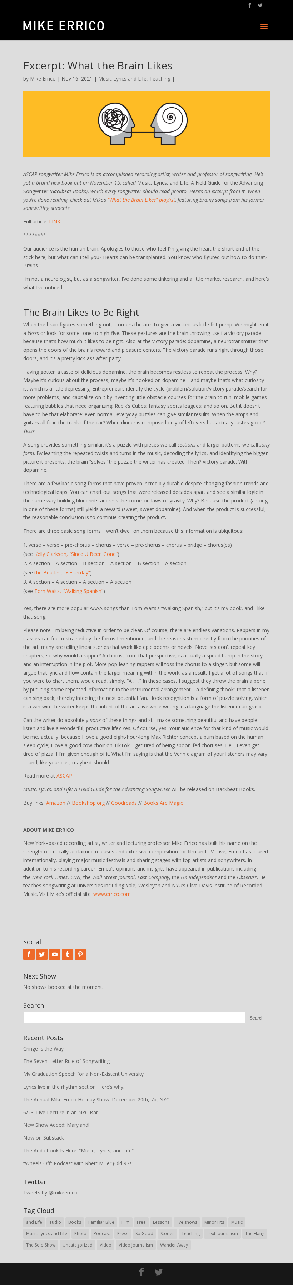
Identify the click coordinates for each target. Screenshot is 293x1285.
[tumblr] (67, 954)
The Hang (254, 1233)
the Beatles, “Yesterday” (62, 572)
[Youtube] (54, 954)
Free (141, 1222)
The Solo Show (40, 1245)
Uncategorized (78, 1245)
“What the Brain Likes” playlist (141, 199)
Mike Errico (43, 78)
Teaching (159, 78)
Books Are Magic (163, 802)
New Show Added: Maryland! (56, 1124)
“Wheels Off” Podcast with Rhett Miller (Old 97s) (78, 1163)
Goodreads (124, 802)
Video (105, 1245)
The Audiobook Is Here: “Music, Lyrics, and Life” (78, 1150)
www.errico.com (112, 894)
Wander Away (174, 1245)
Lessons (161, 1222)
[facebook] (29, 954)
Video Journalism (136, 1245)
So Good (144, 1233)
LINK (54, 221)
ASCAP (64, 775)
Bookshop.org (88, 802)
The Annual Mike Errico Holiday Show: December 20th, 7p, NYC (96, 1099)
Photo (80, 1233)
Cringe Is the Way (43, 1048)
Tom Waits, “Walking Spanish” (68, 591)
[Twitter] (42, 954)
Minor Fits (214, 1222)
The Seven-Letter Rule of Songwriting (66, 1061)
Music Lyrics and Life (122, 78)
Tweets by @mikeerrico (50, 1192)
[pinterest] (80, 954)
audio (55, 1222)
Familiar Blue (101, 1222)
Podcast (102, 1233)
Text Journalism (222, 1233)
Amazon (55, 802)
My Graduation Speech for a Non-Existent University (83, 1073)
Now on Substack (43, 1137)
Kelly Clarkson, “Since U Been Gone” (76, 554)
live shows (187, 1222)
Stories (167, 1233)
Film (125, 1222)
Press (122, 1233)
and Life (34, 1222)
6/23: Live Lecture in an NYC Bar (60, 1112)
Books (74, 1222)
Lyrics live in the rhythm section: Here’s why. (73, 1086)
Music (237, 1222)
